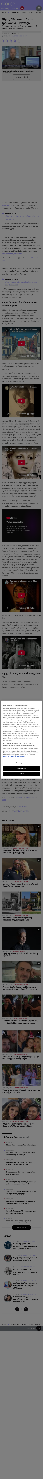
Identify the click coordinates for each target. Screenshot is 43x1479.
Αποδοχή (21, 774)
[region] (21, 739)
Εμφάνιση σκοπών (21, 763)
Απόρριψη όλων (21, 768)
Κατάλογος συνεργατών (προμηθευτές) (14, 756)
